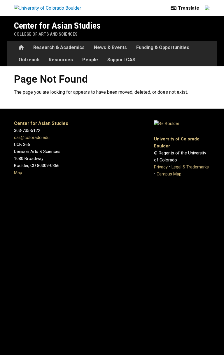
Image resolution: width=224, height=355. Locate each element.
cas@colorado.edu (32, 137)
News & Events (110, 47)
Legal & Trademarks (190, 167)
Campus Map (169, 174)
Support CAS (121, 59)
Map (18, 172)
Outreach (29, 59)
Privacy (161, 167)
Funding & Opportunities (162, 47)
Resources (61, 59)
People (90, 59)
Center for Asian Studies (57, 25)
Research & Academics (59, 47)
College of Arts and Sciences (46, 34)
